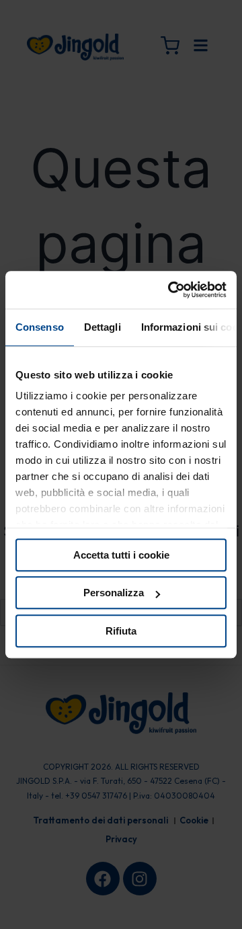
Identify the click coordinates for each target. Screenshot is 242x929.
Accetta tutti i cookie (121, 555)
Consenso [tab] (39, 327)
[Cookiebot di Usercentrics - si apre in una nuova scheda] (171, 289)
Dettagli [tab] (102, 327)
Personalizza (113, 592)
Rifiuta (121, 631)
